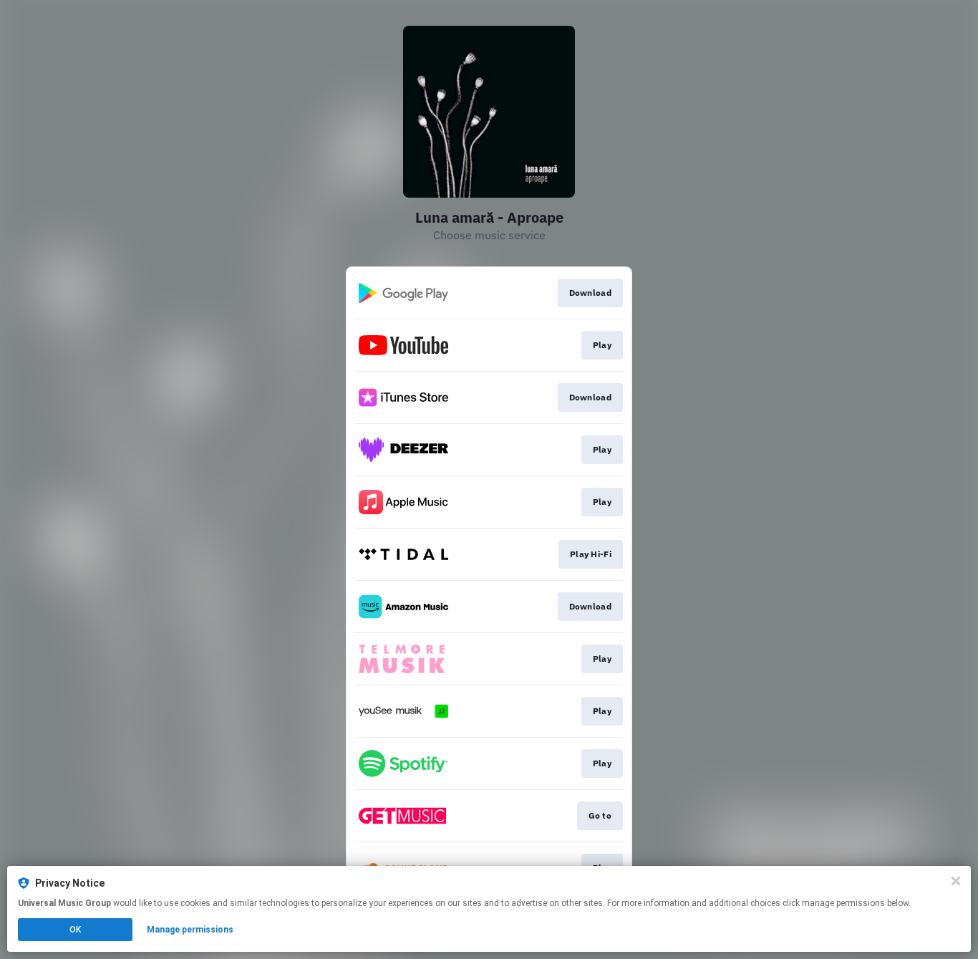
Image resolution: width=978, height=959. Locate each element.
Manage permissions (190, 930)
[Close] (955, 880)
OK (75, 930)
